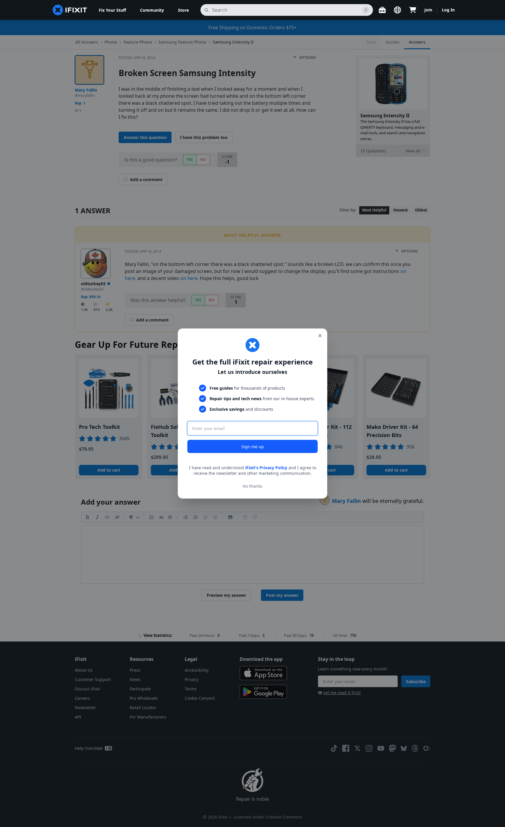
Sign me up (252, 446)
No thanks (252, 486)
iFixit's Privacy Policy (266, 467)
